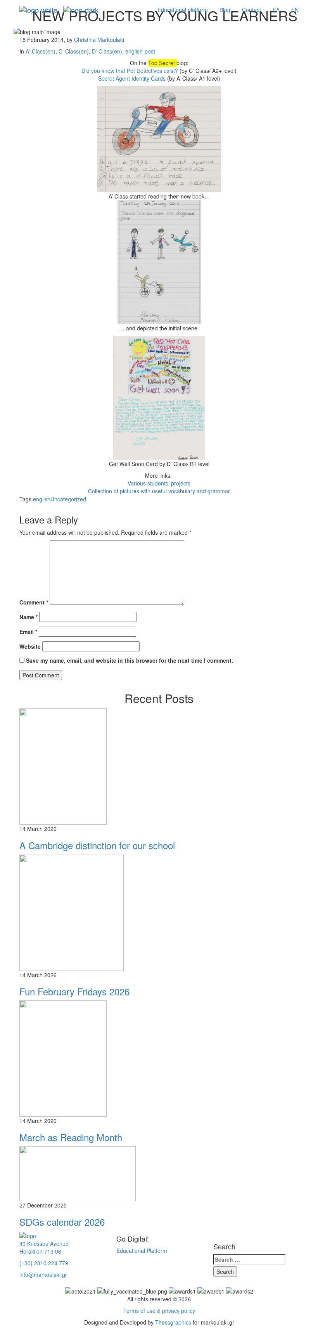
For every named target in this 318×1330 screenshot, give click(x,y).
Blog (224, 10)
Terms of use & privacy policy (159, 1310)
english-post (140, 51)
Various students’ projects (159, 483)
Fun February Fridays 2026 (74, 991)
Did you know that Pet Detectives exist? (129, 70)
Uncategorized (68, 499)
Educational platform (182, 10)
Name (28, 617)
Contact (251, 10)
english (41, 499)
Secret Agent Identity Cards (132, 78)
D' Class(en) (107, 51)
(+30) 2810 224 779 (43, 1263)
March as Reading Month (70, 1137)
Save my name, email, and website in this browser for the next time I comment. (129, 660)
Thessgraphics (173, 1322)
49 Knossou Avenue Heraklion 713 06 (44, 1247)
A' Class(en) (40, 51)
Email (28, 632)
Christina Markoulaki (99, 39)
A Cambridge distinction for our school (97, 845)
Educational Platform (141, 1250)
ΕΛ (276, 10)
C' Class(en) (74, 51)
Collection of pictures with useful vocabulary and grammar (159, 491)
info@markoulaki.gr (43, 1274)
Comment (33, 602)
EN (295, 10)
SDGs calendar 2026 (62, 1221)
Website (30, 646)
